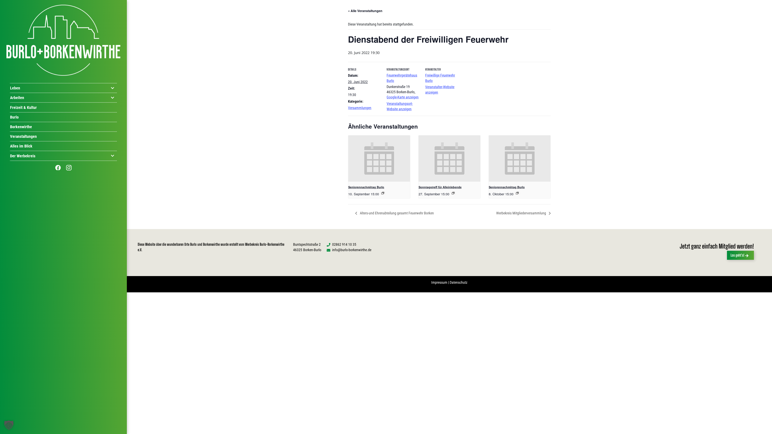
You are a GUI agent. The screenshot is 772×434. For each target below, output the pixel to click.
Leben (15, 88)
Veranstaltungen (23, 136)
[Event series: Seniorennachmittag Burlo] (382, 193)
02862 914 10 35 (344, 244)
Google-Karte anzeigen (403, 97)
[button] (9, 425)
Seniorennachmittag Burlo (366, 187)
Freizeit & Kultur (23, 107)
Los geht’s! (737, 255)
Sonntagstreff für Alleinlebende (440, 187)
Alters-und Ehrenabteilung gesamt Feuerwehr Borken (396, 213)
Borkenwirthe (21, 126)
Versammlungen (359, 108)
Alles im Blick (21, 146)
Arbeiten (17, 97)
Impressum (439, 282)
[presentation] (379, 158)
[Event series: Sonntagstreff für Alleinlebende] (453, 193)
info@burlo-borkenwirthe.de (351, 250)
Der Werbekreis (22, 156)
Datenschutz (458, 282)
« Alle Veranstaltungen (365, 10)
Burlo (14, 117)
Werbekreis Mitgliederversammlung (521, 213)
